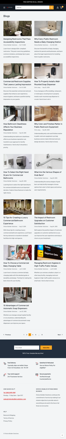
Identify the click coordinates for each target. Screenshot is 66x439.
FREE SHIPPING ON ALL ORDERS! (33, 2)
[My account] (58, 7)
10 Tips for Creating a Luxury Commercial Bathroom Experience (15, 220)
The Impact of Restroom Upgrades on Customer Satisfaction (44, 220)
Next (59, 334)
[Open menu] (4, 7)
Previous (8, 334)
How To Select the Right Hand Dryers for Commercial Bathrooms (16, 175)
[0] (61, 7)
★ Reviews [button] (64, 221)
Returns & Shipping (9, 415)
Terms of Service (8, 418)
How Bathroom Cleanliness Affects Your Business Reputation (14, 127)
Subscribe (46, 347)
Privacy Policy (7, 421)
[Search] (51, 7)
